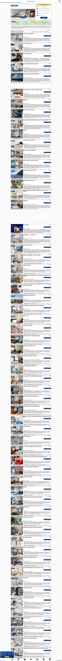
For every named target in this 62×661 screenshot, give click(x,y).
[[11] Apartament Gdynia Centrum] (17, 144)
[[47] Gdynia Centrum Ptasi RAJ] (17, 521)
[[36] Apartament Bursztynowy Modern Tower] (17, 410)
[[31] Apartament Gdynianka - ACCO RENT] (17, 360)
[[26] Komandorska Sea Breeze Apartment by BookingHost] (17, 309)
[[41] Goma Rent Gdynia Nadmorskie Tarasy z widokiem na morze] (17, 461)
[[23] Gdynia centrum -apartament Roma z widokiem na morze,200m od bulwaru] (17, 279)
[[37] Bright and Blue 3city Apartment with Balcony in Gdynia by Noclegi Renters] (17, 420)
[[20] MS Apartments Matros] (17, 249)
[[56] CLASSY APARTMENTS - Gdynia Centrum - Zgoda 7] (17, 612)
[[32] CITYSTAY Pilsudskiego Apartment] (17, 370)
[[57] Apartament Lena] (17, 622)
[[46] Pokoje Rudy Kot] (17, 511)
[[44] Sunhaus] (17, 491)
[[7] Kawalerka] (17, 104)
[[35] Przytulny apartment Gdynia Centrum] (17, 400)
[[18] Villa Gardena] (17, 229)
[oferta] (12, 178)
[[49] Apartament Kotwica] (17, 541)
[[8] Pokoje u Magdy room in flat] (17, 114)
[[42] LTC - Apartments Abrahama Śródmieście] (17, 471)
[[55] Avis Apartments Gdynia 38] (17, 602)
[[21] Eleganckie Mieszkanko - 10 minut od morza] (17, 259)
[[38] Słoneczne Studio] (17, 430)
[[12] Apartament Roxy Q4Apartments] (17, 154)
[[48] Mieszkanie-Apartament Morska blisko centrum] (17, 531)
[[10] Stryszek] (17, 134)
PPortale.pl (4, 660)
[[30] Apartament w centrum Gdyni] (17, 350)
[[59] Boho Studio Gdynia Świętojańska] (17, 642)
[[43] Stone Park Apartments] (17, 481)
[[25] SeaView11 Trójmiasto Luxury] (17, 299)
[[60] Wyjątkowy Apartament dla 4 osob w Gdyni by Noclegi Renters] (17, 652)
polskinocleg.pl (31, 1)
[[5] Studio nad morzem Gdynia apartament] (17, 78)
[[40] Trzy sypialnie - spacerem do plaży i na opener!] (17, 450)
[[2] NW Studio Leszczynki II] (17, 48)
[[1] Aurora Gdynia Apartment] (17, 37)
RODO (4, 655)
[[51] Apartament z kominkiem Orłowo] (17, 561)
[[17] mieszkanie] (17, 204)
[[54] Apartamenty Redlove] (17, 592)
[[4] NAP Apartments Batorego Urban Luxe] (17, 68)
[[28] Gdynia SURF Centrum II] (17, 330)
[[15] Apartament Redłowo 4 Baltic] (17, 184)
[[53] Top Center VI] (17, 582)
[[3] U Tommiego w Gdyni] (17, 58)
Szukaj (43, 17)
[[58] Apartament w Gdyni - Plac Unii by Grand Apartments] (17, 632)
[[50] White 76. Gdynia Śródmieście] (17, 551)
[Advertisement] (31, 217)
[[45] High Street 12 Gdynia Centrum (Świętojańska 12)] (17, 501)
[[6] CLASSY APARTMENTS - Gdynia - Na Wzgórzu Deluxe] (17, 94)
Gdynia (12, 34)
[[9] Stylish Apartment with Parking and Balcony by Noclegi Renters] (17, 124)
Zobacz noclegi (47, 35)
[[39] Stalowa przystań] (17, 440)
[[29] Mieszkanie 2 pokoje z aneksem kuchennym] (17, 340)
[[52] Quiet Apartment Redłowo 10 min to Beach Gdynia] (17, 571)
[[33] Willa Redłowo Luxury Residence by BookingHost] (17, 380)
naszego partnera (40, 263)
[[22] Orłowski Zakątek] (17, 269)
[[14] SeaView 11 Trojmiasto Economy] (17, 174)
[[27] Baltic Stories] (17, 319)
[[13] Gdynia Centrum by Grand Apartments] (17, 164)
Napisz (61, 660)
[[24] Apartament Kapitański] (17, 289)
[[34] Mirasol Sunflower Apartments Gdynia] (17, 390)
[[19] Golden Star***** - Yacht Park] (17, 239)
